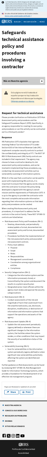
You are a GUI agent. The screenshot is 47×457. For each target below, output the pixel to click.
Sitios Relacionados (15, 426)
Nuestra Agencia (13, 405)
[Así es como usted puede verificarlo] (23, 15)
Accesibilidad (23, 453)
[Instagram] (13, 435)
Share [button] (13, 392)
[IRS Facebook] (4, 435)
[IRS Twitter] (8, 435)
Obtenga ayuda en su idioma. (22, 101)
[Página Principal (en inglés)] (7, 21)
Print (28, 392)
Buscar (17, 22)
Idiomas (8, 421)
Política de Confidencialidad (23, 449)
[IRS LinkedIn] (18, 435)
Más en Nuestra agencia (15, 81)
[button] (30, 22)
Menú (42, 22)
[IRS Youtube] (22, 435)
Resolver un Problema (16, 415)
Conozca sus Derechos (16, 410)
